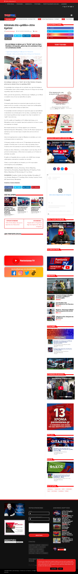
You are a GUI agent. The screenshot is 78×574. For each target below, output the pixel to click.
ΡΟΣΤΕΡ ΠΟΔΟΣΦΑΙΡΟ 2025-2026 (51, 4)
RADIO (49, 491)
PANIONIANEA (69, 489)
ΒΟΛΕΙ (30, 546)
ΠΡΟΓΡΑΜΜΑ (37, 4)
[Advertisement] (33, 8)
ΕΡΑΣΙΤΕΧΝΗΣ (54, 491)
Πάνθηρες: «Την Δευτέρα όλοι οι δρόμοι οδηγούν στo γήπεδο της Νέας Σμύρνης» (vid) (63, 449)
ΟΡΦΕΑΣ (66, 491)
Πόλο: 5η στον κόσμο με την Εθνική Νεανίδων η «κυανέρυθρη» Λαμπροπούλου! (62, 342)
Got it (60, 568)
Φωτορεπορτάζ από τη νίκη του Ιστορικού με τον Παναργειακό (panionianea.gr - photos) (61, 476)
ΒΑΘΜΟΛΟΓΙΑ (28, 4)
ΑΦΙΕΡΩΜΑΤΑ (50, 489)
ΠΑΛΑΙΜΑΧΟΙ (61, 491)
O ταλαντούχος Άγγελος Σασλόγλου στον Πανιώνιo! (62, 349)
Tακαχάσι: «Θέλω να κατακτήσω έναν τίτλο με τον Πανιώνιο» (23, 54)
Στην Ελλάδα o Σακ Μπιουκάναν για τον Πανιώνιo (58, 19)
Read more (61, 345)
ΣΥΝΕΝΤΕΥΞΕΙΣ (57, 489)
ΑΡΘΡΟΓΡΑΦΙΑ (42, 546)
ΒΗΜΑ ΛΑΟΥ (38, 553)
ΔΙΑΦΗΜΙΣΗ (64, 4)
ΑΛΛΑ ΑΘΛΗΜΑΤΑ (39, 549)
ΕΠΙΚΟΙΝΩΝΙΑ (20, 4)
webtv (63, 489)
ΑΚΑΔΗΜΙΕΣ (35, 546)
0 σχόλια (55, 346)
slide (20, 19)
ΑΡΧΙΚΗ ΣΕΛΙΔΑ (10, 4)
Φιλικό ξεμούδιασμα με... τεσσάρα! (31, 19)
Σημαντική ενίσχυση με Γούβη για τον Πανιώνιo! (19, 51)
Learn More (53, 568)
